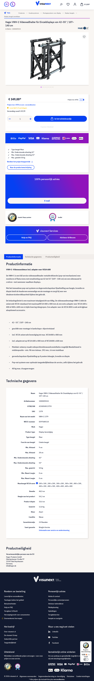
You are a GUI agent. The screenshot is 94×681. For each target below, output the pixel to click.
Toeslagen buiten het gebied (14, 600)
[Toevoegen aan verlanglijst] (84, 36)
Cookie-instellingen (83, 676)
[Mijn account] (74, 4)
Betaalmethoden (10, 604)
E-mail (47, 201)
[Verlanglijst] (68, 4)
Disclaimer (70, 676)
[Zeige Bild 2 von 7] (43, 87)
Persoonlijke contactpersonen (58, 600)
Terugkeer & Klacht (11, 611)
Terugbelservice (53, 615)
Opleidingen (52, 611)
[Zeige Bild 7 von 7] (52, 87)
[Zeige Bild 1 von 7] (41, 87)
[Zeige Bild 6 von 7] (50, 87)
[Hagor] (83, 28)
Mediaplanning (53, 607)
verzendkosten (59, 679)
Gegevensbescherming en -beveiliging (51, 676)
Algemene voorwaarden (28, 676)
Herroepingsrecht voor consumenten (17, 615)
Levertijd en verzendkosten (13, 596)
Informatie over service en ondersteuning (54, 530)
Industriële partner (11, 639)
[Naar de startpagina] (47, 4)
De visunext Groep (10, 635)
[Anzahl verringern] (9, 119)
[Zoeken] (61, 4)
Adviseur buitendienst (55, 604)
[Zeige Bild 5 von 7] (48, 87)
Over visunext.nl (10, 632)
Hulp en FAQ (8, 607)
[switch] (85, 659)
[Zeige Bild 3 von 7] (45, 87)
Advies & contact (54, 596)
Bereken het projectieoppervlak (19, 162)
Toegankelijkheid (10, 643)
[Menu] (6, 4)
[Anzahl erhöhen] (30, 119)
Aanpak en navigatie (55, 618)
